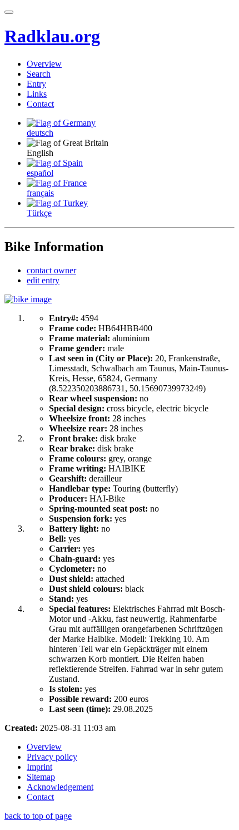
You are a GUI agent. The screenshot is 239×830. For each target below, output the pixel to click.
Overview (44, 63)
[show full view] (28, 299)
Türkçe (39, 213)
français (40, 193)
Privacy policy (52, 757)
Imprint (39, 767)
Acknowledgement (60, 787)
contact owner (51, 270)
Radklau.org (52, 36)
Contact (40, 104)
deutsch (40, 132)
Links (37, 94)
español (40, 173)
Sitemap (41, 777)
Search (39, 73)
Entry (36, 84)
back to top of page (38, 816)
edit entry (43, 280)
